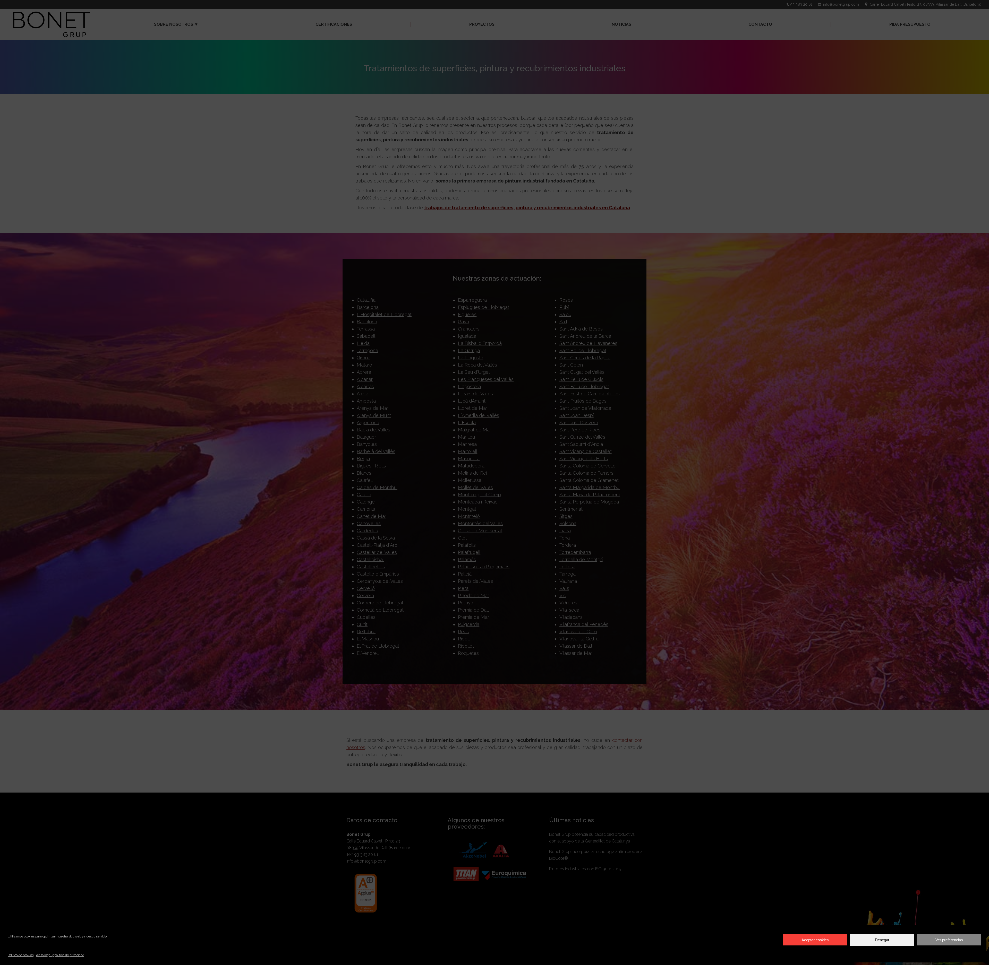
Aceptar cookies (815, 940)
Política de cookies (20, 955)
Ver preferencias (949, 940)
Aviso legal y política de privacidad (60, 955)
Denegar (882, 940)
